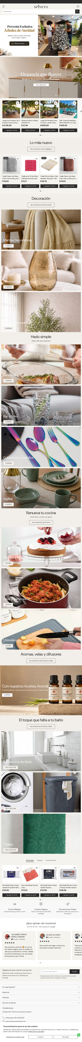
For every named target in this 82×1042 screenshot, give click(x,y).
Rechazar (65, 1037)
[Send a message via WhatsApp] (78, 1035)
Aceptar (40, 1037)
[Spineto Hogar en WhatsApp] (46, 538)
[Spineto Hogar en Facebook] (36, 538)
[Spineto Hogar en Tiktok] (42, 538)
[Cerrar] (65, 502)
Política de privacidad (36, 1032)
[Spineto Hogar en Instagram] (39, 538)
